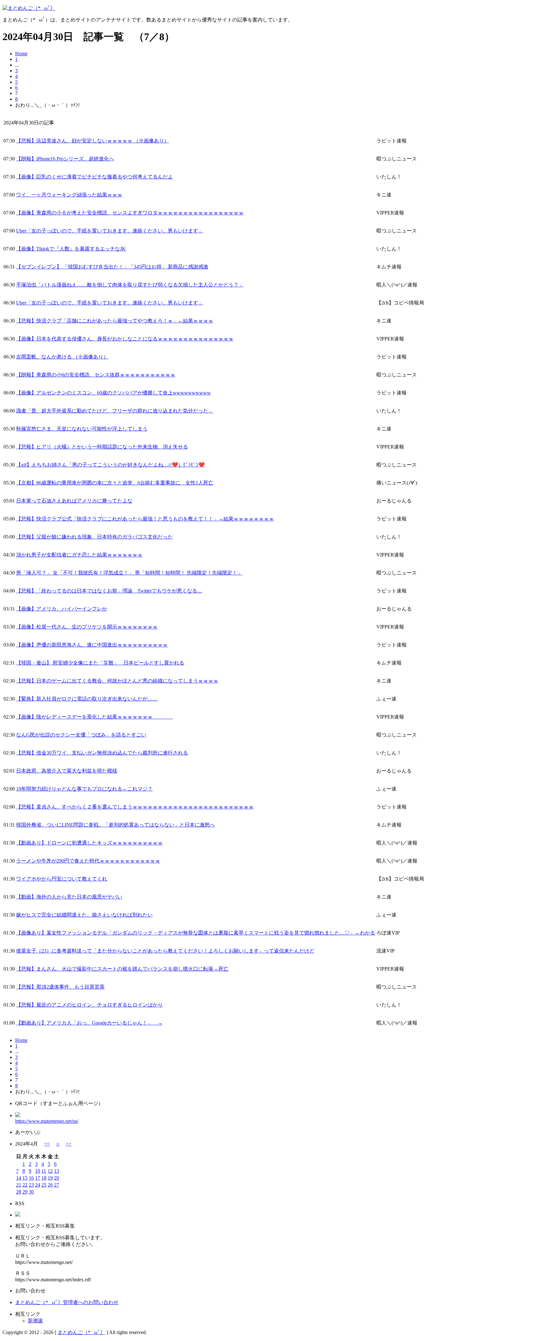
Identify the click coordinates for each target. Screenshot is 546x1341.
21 (18, 1185)
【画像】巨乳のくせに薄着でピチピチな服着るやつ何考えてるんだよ (94, 176)
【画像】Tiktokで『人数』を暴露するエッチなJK (71, 248)
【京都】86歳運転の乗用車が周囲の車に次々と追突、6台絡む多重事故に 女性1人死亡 (114, 482)
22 (24, 1185)
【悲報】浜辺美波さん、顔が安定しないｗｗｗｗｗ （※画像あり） (92, 140)
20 (56, 1178)
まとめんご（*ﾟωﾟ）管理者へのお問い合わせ (66, 1302)
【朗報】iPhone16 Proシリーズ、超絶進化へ (65, 158)
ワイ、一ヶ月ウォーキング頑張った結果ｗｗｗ (69, 194)
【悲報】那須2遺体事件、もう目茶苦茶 (60, 986)
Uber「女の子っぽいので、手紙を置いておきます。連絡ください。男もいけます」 (109, 230)
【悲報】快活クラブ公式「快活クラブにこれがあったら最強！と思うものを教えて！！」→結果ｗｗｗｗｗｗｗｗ (145, 518)
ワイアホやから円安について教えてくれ (61, 878)
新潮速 (35, 1320)
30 (31, 1191)
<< (47, 1143)
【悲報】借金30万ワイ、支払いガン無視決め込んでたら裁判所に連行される (102, 752)
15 (24, 1178)
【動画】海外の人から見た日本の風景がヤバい (69, 896)
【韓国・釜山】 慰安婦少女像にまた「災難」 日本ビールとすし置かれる (100, 662)
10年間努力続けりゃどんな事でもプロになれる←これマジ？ (84, 788)
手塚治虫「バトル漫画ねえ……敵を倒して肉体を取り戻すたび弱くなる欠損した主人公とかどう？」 (130, 284)
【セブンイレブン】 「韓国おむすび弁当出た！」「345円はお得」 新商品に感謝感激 (112, 266)
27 (56, 1185)
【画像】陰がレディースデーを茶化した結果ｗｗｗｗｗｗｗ (94, 716)
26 (50, 1185)
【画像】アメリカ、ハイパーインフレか (61, 608)
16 (31, 1178)
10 (37, 1171)
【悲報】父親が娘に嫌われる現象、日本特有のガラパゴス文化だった (94, 536)
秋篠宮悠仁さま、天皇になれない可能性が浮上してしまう (82, 428)
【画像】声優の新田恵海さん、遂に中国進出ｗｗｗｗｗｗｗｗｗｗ (92, 644)
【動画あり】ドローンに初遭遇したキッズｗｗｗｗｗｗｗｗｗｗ (89, 842)
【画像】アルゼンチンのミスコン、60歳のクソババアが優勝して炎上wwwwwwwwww (113, 392)
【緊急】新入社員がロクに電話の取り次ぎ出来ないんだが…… (87, 698)
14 (18, 1178)
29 (24, 1191)
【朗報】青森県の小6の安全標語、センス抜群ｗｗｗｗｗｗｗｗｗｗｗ (95, 374)
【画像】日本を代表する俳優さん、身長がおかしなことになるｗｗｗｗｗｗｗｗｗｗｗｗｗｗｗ (125, 338)
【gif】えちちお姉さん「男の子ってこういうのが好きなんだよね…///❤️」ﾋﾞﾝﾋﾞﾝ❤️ (110, 464)
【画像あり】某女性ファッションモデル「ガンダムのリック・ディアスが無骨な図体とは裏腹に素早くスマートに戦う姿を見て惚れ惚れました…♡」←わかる (195, 932)
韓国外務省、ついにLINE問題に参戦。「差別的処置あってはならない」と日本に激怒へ (115, 824)
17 (37, 1178)
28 (18, 1191)
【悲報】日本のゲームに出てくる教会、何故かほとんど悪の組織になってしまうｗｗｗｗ (117, 680)
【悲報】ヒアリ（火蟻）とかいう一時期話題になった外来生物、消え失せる (102, 446)
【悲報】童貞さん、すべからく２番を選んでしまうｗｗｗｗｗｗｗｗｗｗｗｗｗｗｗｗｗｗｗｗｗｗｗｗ (135, 806)
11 (43, 1171)
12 (50, 1171)
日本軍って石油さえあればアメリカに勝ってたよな (74, 500)
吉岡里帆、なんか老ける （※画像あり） (62, 356)
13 (56, 1171)
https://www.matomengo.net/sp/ (46, 1121)
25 (43, 1185)
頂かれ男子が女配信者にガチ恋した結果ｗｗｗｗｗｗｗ (79, 554)
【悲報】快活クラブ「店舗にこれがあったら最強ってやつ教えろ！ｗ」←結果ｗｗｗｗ (114, 320)
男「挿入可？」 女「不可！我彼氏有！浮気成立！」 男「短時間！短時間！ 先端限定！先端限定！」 (129, 572)
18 (43, 1178)
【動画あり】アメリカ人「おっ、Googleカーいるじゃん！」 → (89, 1022)
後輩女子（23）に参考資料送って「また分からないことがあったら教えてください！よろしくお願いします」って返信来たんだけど (165, 950)
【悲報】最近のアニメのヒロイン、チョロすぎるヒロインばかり (89, 1004)
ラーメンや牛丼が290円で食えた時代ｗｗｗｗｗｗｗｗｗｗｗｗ (88, 860)
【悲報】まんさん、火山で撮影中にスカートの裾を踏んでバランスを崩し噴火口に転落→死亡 (122, 968)
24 (37, 1185)
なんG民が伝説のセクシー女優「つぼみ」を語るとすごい (81, 734)
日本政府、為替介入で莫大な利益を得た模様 (66, 770)
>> (68, 1143)
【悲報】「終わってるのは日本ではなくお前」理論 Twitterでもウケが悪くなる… (109, 590)
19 (50, 1178)
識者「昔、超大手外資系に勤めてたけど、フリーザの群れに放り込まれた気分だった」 (114, 410)
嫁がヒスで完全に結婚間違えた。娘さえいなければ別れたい (84, 914)
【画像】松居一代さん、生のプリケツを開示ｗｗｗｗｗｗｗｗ (87, 626)
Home (21, 53)
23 (31, 1185)
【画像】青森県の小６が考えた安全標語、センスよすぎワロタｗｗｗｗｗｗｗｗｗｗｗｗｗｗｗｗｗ (130, 212)
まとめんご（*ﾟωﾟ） (81, 1332)
